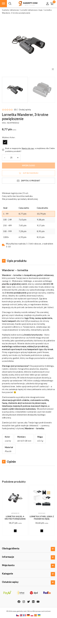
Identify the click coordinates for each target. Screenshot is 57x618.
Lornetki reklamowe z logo (31, 10)
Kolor (12, 137)
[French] (24, 615)
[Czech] (17, 615)
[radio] (5, 142)
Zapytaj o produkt (30, 181)
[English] (21, 615)
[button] (49, 90)
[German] (28, 615)
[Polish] (32, 615)
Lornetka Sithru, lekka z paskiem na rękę (42, 517)
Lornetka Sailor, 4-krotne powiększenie (15, 517)
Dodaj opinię (25, 110)
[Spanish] (35, 615)
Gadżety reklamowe (10, 10)
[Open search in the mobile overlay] (10, 3)
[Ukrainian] (39, 615)
